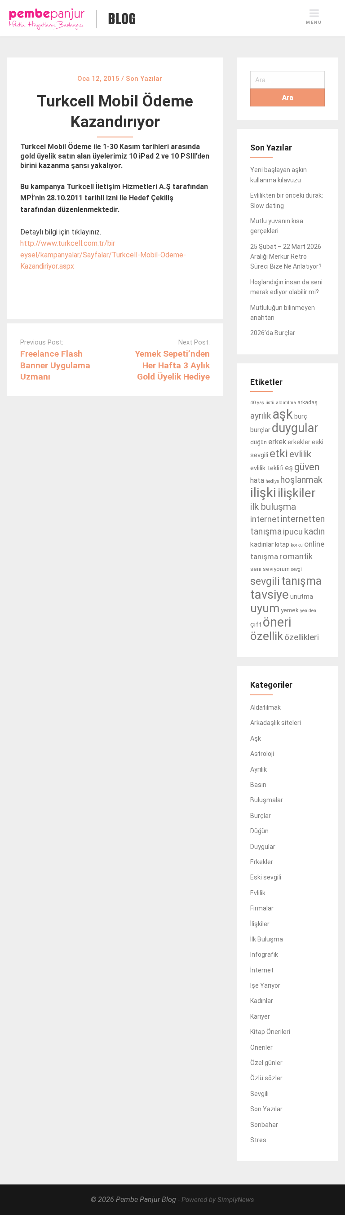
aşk (282, 414)
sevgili (265, 581)
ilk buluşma (273, 506)
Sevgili (259, 1093)
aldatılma (286, 403)
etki (279, 453)
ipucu (293, 531)
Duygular (262, 846)
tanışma (301, 581)
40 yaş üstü (262, 403)
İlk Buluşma (266, 939)
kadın (314, 531)
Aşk (255, 738)
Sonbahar (264, 1124)
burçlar (260, 430)
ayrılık (260, 415)
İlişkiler (260, 924)
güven (306, 467)
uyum (264, 608)
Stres (258, 1140)
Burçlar (260, 815)
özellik (266, 636)
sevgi (296, 569)
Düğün (259, 831)
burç (300, 416)
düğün (258, 442)
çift (255, 624)
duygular (295, 428)
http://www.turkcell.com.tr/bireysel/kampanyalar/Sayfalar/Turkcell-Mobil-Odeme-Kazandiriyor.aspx (103, 254)
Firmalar (262, 908)
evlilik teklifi (266, 468)
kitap (282, 544)
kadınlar (262, 544)
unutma (301, 596)
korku (297, 545)
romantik (296, 556)
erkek (277, 441)
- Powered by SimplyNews (216, 1200)
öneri (277, 622)
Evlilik (257, 893)
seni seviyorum (270, 569)
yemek (290, 610)
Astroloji (262, 753)
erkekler (299, 442)
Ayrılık (258, 769)
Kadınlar (261, 1000)
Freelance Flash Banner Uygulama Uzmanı (55, 365)
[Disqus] (115, 513)
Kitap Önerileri (270, 1031)
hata (257, 480)
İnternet (262, 970)
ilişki (263, 492)
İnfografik (264, 954)
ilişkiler (297, 493)
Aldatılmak (265, 707)
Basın (258, 784)
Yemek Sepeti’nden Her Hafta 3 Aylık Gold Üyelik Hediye (172, 365)
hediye (272, 481)
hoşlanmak (301, 480)
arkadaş (307, 402)
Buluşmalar (266, 800)
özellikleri (301, 637)
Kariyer (260, 1016)
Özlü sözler (266, 1078)
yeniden (308, 611)
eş (289, 467)
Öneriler (261, 1047)
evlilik (300, 454)
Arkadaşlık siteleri (275, 722)
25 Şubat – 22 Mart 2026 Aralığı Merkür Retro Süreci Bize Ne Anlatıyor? (286, 256)
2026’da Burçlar (272, 332)
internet (264, 519)
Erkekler (261, 862)
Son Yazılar (266, 1109)
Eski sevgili (265, 877)
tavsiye (269, 594)
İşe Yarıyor (265, 985)
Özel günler (266, 1062)
